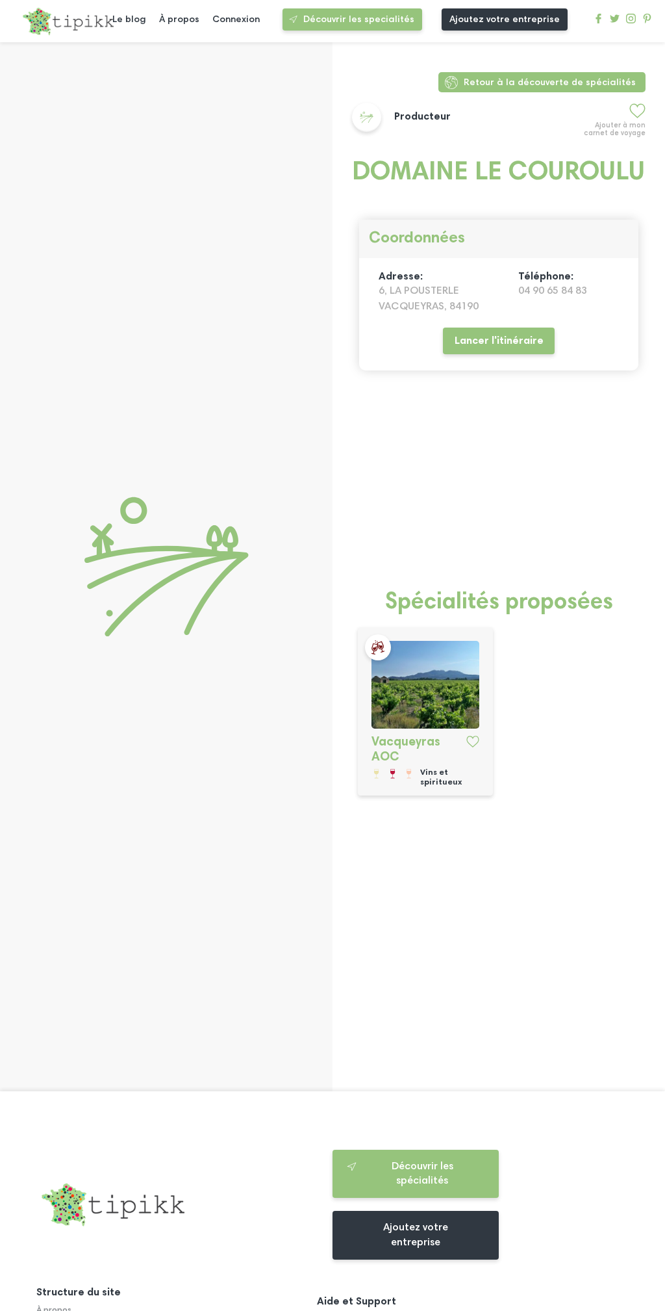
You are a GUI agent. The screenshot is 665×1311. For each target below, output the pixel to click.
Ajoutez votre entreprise (504, 20)
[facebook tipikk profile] (598, 22)
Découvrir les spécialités (422, 1174)
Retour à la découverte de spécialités (550, 83)
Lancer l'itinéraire (499, 341)
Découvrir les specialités (358, 20)
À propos (179, 20)
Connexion (236, 20)
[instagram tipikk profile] (631, 22)
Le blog (129, 20)
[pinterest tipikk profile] (647, 22)
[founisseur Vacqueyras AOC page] (425, 685)
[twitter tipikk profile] (615, 22)
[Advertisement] (499, 487)
